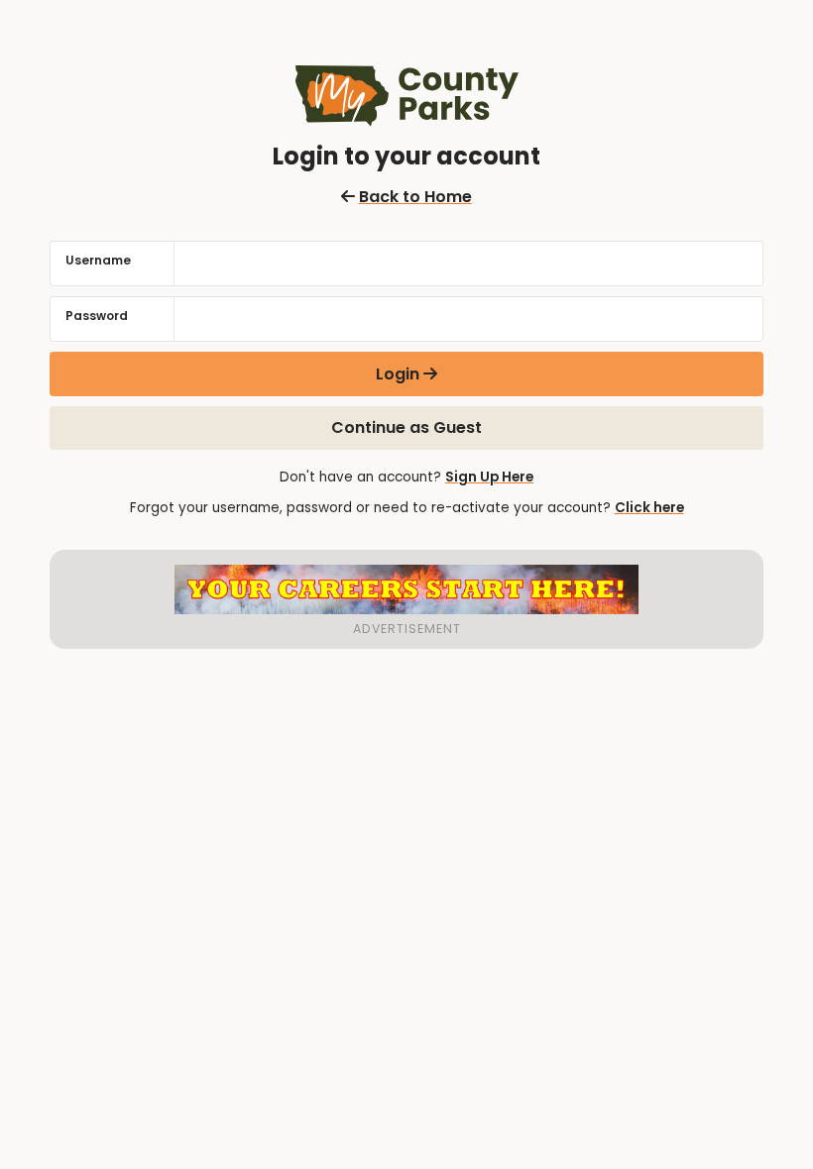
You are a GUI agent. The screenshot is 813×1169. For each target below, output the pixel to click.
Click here (649, 507)
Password (96, 315)
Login (397, 374)
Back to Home (415, 196)
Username (98, 260)
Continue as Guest (406, 427)
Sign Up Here (489, 477)
